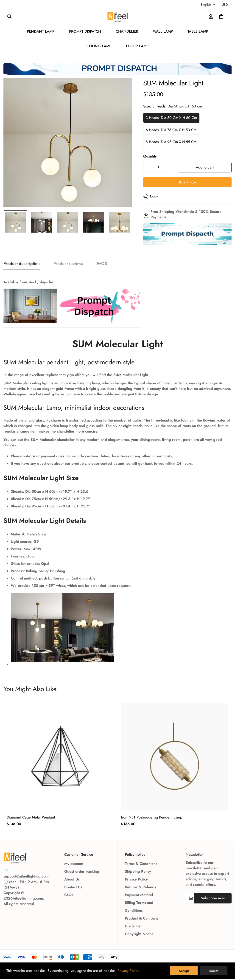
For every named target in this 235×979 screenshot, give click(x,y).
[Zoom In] (122, 88)
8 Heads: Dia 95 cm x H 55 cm (171, 141)
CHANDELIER (127, 31)
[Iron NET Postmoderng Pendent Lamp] (174, 756)
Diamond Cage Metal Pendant (31, 817)
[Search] (9, 16)
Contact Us (73, 887)
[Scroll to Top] (226, 954)
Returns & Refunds (140, 887)
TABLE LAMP (197, 31)
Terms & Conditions (141, 863)
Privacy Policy (136, 879)
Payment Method (139, 894)
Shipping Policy (138, 871)
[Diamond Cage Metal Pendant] (60, 756)
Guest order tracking (81, 871)
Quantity (150, 156)
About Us (72, 879)
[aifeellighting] (117, 16)
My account (73, 863)
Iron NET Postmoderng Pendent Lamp (151, 817)
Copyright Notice (139, 934)
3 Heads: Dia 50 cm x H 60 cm (171, 117)
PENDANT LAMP (40, 31)
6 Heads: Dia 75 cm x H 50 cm (171, 129)
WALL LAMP (163, 31)
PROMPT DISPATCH (85, 31)
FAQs (68, 894)
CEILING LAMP (99, 46)
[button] (221, 16)
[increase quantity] (168, 167)
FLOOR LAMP (137, 46)
